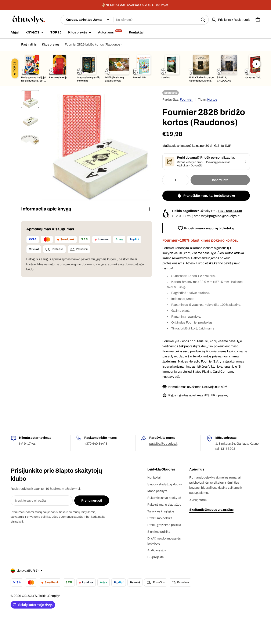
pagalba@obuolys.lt (224, 216)
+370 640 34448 (230, 211)
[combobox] (135, 20)
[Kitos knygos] (256, 64)
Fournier (186, 99)
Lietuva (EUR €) (28, 570)
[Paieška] (202, 19)
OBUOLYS (29, 596)
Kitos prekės (50, 44)
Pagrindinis (29, 44)
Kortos (212, 99)
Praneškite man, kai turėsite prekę (209, 195)
